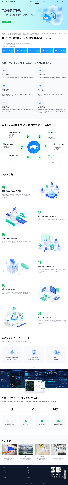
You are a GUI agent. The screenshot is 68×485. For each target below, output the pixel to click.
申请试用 (7, 21)
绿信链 (4, 470)
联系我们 (28, 472)
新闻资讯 (28, 477)
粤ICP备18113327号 (46, 483)
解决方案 (4, 477)
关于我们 (28, 470)
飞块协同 (4, 472)
